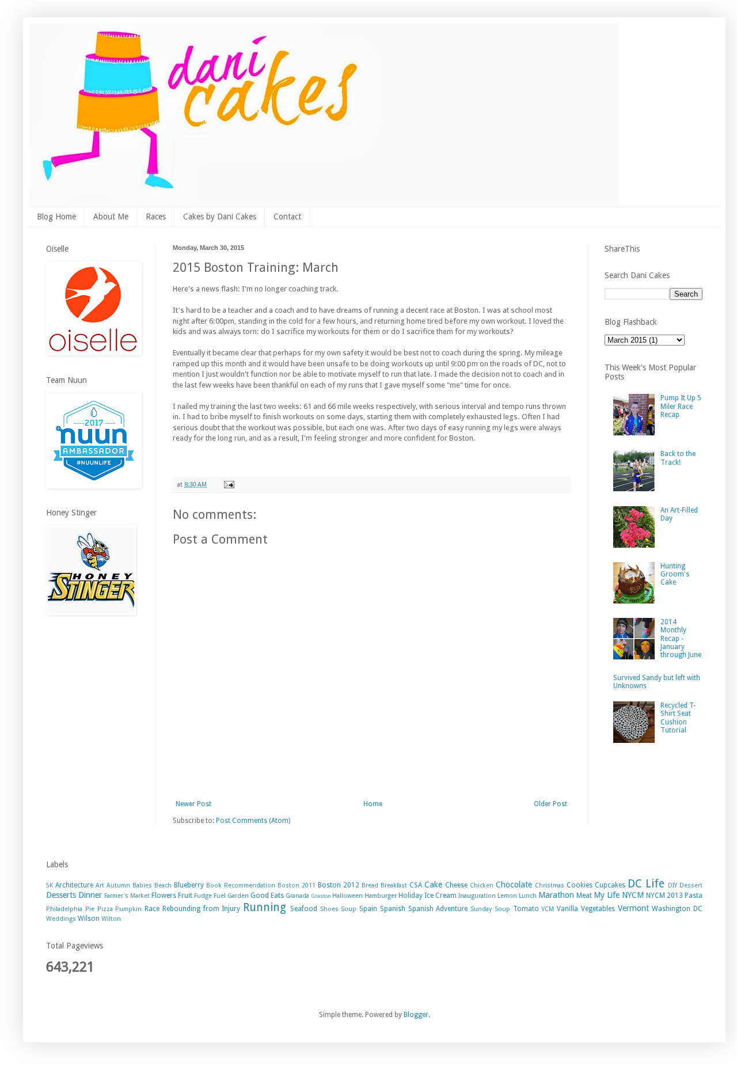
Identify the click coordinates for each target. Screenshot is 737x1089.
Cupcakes (610, 885)
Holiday (410, 895)
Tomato (526, 909)
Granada (297, 896)
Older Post (550, 804)
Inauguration (477, 896)
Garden (238, 896)
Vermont (633, 908)
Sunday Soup (490, 909)
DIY (672, 885)
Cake (433, 884)
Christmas (549, 885)
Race (152, 909)
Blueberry (189, 885)
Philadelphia (64, 909)
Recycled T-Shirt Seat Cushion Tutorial (678, 717)
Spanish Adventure (438, 909)
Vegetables (598, 909)
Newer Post (193, 804)
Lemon (507, 896)
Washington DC (677, 909)
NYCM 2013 (664, 895)
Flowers (163, 895)
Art (100, 885)
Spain (368, 909)
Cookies (579, 885)
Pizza (105, 909)
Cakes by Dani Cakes (219, 216)
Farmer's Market (127, 896)
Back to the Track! (678, 458)
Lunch (528, 896)
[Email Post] (228, 484)
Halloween (347, 896)
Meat (584, 895)
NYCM (633, 895)
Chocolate (514, 884)
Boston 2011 (297, 885)
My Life (607, 895)
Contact (287, 216)
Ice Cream (440, 895)
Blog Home (56, 216)
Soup (348, 909)
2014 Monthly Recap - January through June (680, 638)
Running (264, 907)
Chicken (481, 885)
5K (49, 885)
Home (372, 804)
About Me (110, 216)
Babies (142, 885)
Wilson (89, 919)
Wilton (111, 919)
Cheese (456, 885)
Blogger (416, 1015)
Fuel (220, 896)
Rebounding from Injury (201, 909)
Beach (163, 885)
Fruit (185, 895)
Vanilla (567, 909)
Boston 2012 (338, 885)
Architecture (74, 885)
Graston (321, 896)
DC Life (646, 883)
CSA (415, 885)
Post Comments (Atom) (253, 821)
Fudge (203, 896)
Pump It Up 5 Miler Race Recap (680, 406)
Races (156, 216)
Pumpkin (128, 909)
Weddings (61, 919)
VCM (547, 909)
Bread (370, 885)
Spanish (392, 909)
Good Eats (267, 895)
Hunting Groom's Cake (674, 574)
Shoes (329, 909)
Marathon (556, 895)
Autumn (118, 885)
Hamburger (380, 896)
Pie (89, 909)
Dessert (690, 885)
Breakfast (394, 885)
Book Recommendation (240, 885)
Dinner (90, 895)
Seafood (303, 909)
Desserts (61, 895)
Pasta (693, 895)
